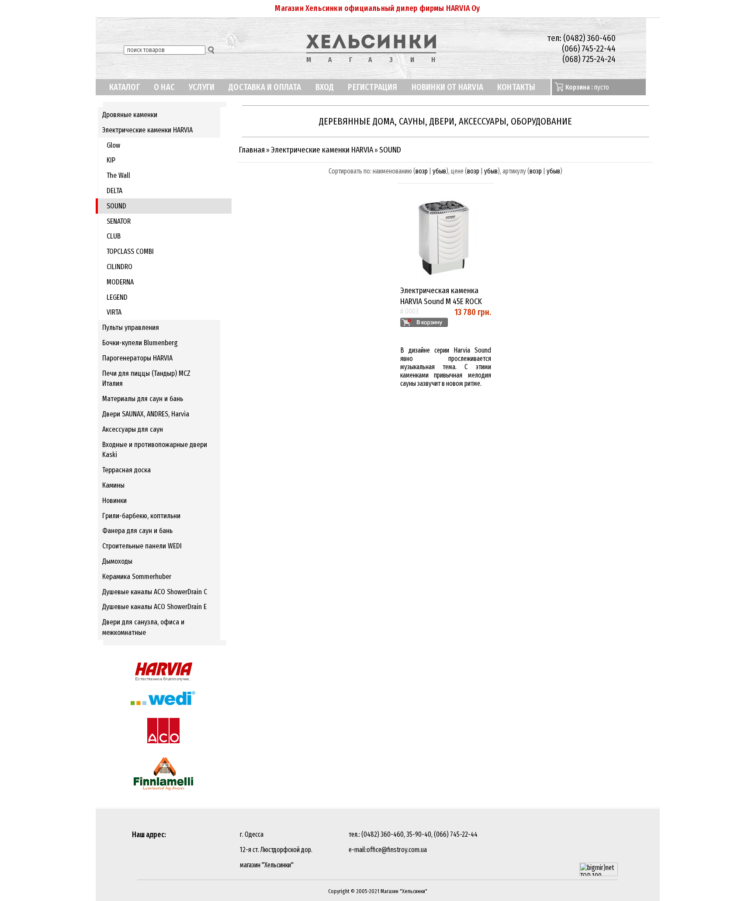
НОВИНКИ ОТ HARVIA (447, 87)
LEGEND (117, 297)
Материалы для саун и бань (142, 398)
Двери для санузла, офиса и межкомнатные (143, 627)
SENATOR (119, 221)
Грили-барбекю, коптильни (141, 515)
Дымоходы (117, 561)
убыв (439, 171)
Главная (252, 150)
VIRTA (114, 312)
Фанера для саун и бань (137, 530)
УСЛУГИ (202, 87)
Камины (113, 485)
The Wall (118, 175)
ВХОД (324, 87)
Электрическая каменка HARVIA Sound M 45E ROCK (441, 295)
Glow (113, 145)
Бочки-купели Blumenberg (140, 342)
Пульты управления (130, 327)
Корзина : (579, 87)
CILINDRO (119, 266)
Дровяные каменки (129, 114)
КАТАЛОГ (124, 87)
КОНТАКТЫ (516, 87)
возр (422, 171)
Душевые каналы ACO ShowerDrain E (154, 606)
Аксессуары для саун (132, 429)
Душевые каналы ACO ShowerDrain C (154, 591)
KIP (111, 160)
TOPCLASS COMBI (130, 251)
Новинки (114, 500)
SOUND (116, 206)
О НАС (164, 87)
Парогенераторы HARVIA (137, 358)
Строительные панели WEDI (142, 546)
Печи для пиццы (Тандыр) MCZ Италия (146, 378)
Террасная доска (126, 470)
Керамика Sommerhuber (136, 576)
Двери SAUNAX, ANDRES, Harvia (145, 414)
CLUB (114, 236)
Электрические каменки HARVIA (147, 130)
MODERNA (120, 282)
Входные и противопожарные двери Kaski (154, 450)
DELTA (114, 190)
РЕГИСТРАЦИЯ (372, 87)
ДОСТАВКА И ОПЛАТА (265, 87)
